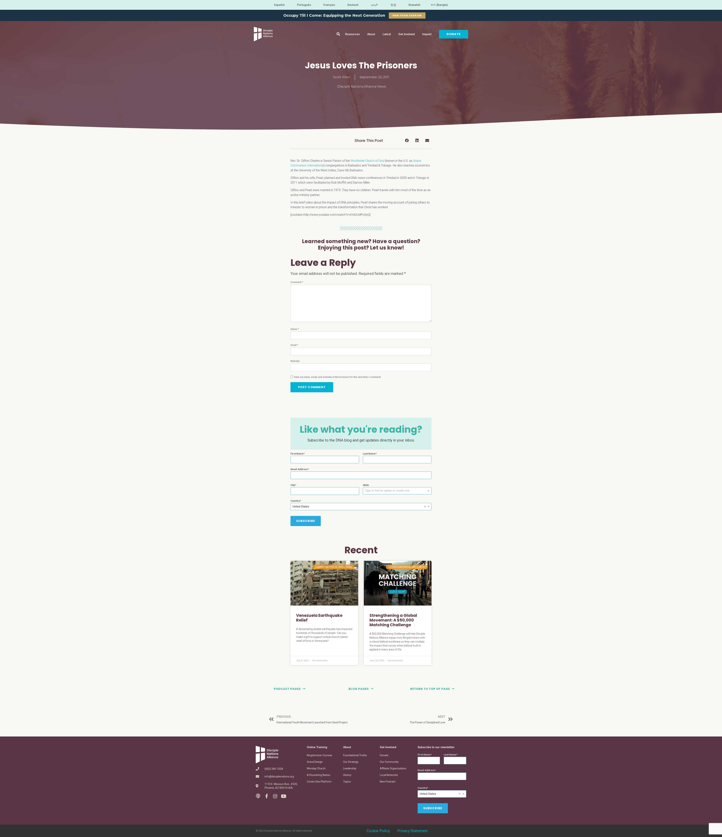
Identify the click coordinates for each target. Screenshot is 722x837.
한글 (393, 5)
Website (295, 361)
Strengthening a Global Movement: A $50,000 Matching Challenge (393, 620)
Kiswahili (414, 5)
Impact (427, 34)
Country (295, 500)
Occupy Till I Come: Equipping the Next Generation (334, 15)
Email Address (299, 469)
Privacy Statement (412, 831)
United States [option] (301, 506)
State (366, 485)
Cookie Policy (378, 831)
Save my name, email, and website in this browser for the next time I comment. (337, 377)
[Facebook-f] (266, 796)
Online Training (317, 747)
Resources (352, 34)
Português (304, 5)
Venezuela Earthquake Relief (319, 618)
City (292, 485)
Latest (387, 34)
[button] (338, 34)
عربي (374, 4)
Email (294, 345)
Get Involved (406, 34)
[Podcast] (258, 796)
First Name (296, 453)
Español (279, 5)
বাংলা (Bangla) (439, 5)
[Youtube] (283, 796)
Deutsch (353, 5)
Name (294, 329)
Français (329, 5)
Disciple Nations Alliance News (361, 86)
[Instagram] (275, 796)
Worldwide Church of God (367, 161)
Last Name (369, 453)
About (371, 34)
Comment (296, 282)
